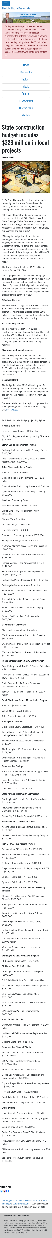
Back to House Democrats (16, 8)
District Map (26, 108)
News (26, 65)
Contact (26, 94)
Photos (24, 79)
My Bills (26, 115)
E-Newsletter (26, 101)
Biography (26, 72)
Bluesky (1, 1191)
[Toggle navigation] (6, 3)
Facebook (7, 1191)
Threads (4, 1191)
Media (26, 87)
